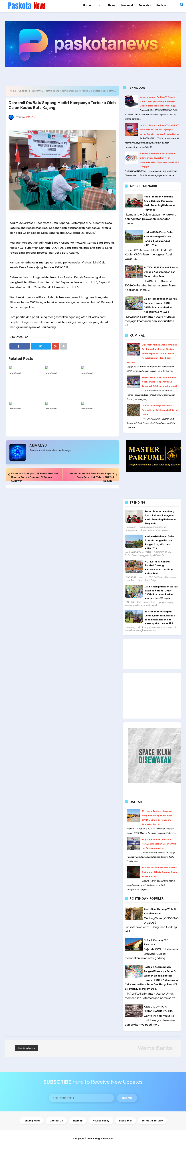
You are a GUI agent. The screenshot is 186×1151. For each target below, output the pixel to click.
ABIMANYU (38, 446)
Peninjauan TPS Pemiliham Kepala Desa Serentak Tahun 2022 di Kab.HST (92, 477)
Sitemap (78, 1120)
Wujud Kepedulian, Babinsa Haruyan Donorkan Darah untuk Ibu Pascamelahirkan (159, 843)
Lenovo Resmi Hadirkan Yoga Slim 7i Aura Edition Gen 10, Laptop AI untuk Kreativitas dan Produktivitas (159, 129)
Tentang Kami (31, 1120)
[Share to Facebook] (19, 346)
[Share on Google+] (55, 346)
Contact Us (56, 1120)
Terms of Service (152, 1120)
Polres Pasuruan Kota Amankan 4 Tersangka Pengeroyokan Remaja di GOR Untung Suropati (159, 381)
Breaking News (26, 1048)
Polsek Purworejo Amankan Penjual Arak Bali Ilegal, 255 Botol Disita (159, 410)
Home (12, 90)
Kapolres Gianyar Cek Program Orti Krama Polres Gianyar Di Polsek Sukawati (34, 477)
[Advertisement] (152, 654)
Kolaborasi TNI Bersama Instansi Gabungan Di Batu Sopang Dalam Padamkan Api (159, 872)
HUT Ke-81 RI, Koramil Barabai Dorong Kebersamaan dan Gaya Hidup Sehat (161, 272)
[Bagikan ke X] (41, 346)
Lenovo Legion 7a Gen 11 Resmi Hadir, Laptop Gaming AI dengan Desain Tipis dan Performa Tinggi (158, 101)
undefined (15, 373)
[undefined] (26, 367)
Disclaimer (125, 1120)
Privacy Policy (100, 1120)
